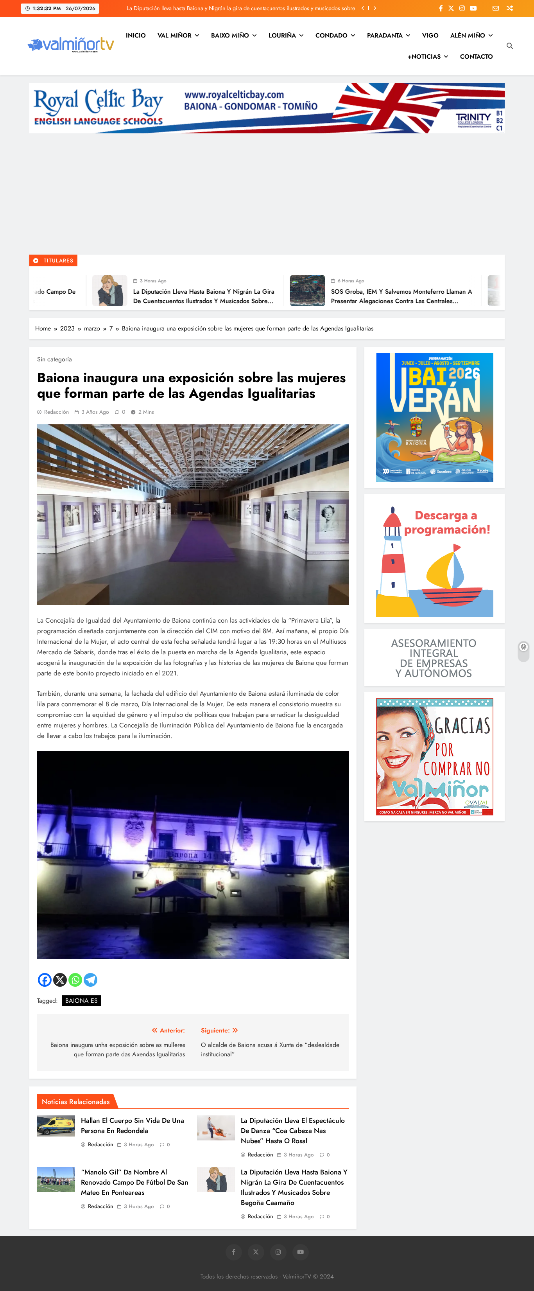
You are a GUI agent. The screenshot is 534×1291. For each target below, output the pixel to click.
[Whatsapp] (75, 980)
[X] (60, 980)
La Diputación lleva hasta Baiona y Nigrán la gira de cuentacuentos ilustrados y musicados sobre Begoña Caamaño (241, 8)
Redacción (56, 412)
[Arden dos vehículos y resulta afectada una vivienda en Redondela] (435, 290)
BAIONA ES (81, 1000)
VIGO (430, 35)
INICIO (136, 35)
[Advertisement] (267, 196)
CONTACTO (476, 56)
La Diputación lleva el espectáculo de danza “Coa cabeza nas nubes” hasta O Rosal (293, 1130)
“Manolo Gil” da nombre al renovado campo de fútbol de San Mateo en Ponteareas (134, 1182)
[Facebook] (45, 980)
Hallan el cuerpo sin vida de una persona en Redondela (132, 1125)
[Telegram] (90, 980)
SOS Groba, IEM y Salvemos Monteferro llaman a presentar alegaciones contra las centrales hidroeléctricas (331, 301)
